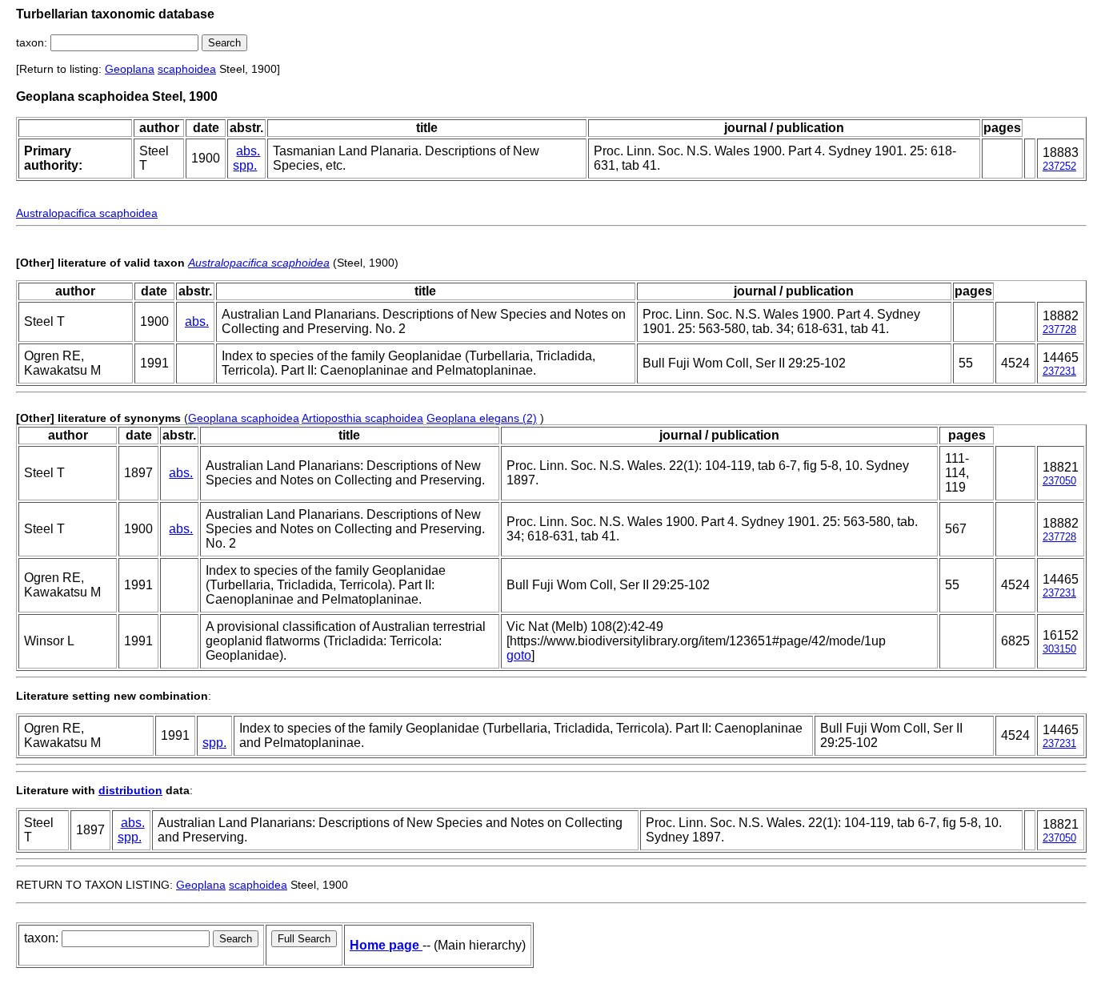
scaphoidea (187, 68)
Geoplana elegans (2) (481, 418)
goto (518, 655)
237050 (1059, 481)
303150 (1059, 649)
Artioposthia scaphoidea (362, 418)
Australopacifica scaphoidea (87, 213)
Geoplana (129, 68)
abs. (248, 151)
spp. (245, 165)
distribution (130, 790)
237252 (1059, 166)
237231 (1059, 371)
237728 (1059, 329)
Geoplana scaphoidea (243, 418)
